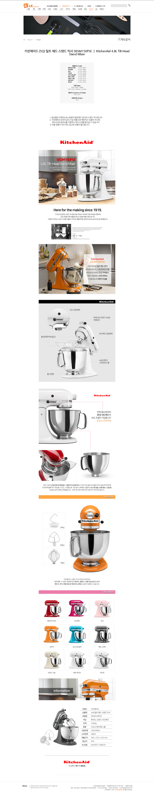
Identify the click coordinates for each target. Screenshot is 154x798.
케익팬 (44, 9)
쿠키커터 (68, 9)
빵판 (34, 9)
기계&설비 (90, 9)
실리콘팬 (80, 9)
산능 (96, 9)
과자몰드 (55, 9)
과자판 (49, 9)
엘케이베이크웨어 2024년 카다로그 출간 (39, 787)
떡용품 (74, 9)
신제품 (28, 9)
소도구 (61, 9)
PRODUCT (30, 39)
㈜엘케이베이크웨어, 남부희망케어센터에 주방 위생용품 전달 (43, 786)
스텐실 (85, 9)
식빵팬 (39, 9)
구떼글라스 (101, 9)
